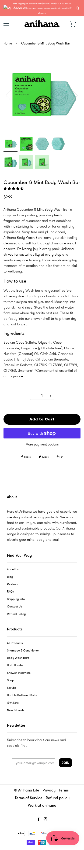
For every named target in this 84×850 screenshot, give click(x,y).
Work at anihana (42, 806)
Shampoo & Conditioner (23, 650)
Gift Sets (13, 703)
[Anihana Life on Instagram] (45, 819)
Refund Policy (16, 614)
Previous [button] (11, 95)
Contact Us (14, 606)
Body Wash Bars (18, 658)
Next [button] (71, 95)
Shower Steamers (19, 673)
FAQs (10, 591)
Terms (64, 790)
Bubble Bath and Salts (22, 695)
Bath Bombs (15, 665)
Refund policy (58, 798)
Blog (10, 577)
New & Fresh (15, 710)
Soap (10, 680)
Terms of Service (28, 798)
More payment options (42, 444)
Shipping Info (16, 599)
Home (8, 43)
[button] (14, 188)
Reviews (12, 584)
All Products (15, 643)
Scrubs (11, 688)
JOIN (65, 763)
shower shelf (40, 318)
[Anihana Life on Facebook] (38, 819)
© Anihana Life (26, 790)
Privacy (49, 790)
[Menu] (6, 24)
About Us (13, 569)
